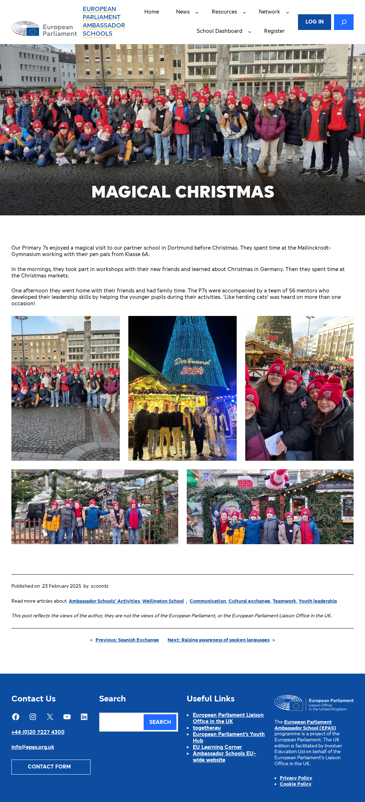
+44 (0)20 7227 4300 (38, 732)
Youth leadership (318, 601)
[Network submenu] (287, 12)
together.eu (207, 728)
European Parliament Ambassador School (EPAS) (305, 725)
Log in (314, 22)
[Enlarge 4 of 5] (169, 478)
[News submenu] (197, 12)
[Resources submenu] (244, 12)
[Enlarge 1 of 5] (110, 325)
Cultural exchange (249, 601)
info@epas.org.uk (32, 747)
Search (160, 722)
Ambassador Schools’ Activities (104, 601)
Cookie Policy (296, 784)
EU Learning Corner (217, 747)
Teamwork (284, 601)
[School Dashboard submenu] (249, 31)
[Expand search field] (344, 22)
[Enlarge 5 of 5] (344, 478)
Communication (208, 601)
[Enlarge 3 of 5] (344, 325)
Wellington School (163, 601)
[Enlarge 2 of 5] (227, 325)
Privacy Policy (296, 778)
